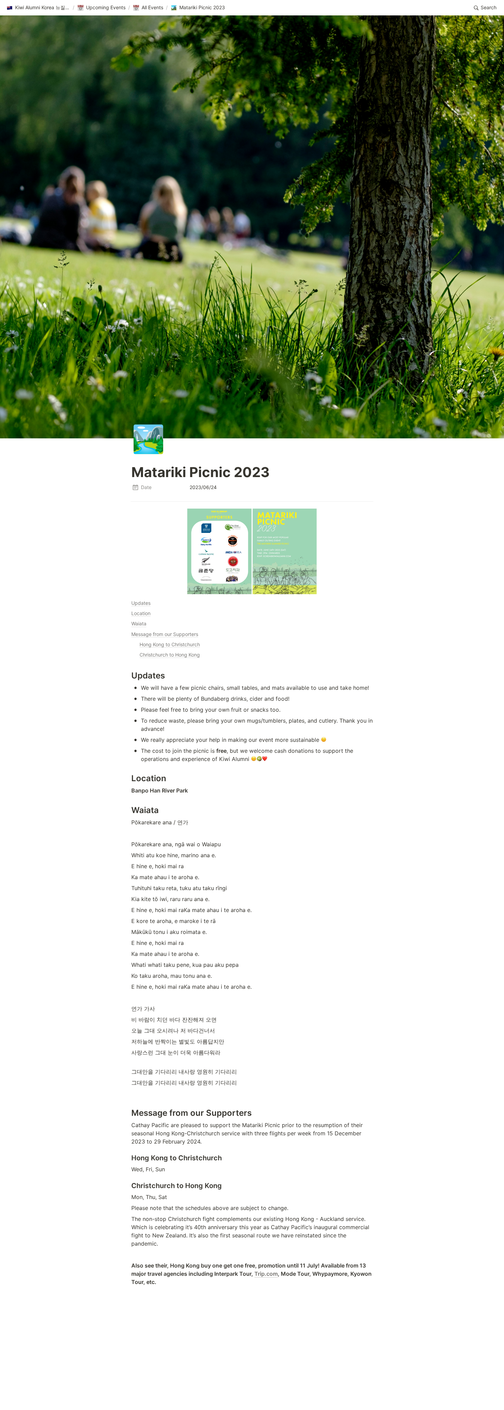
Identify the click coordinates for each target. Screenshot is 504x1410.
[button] (38, 8)
